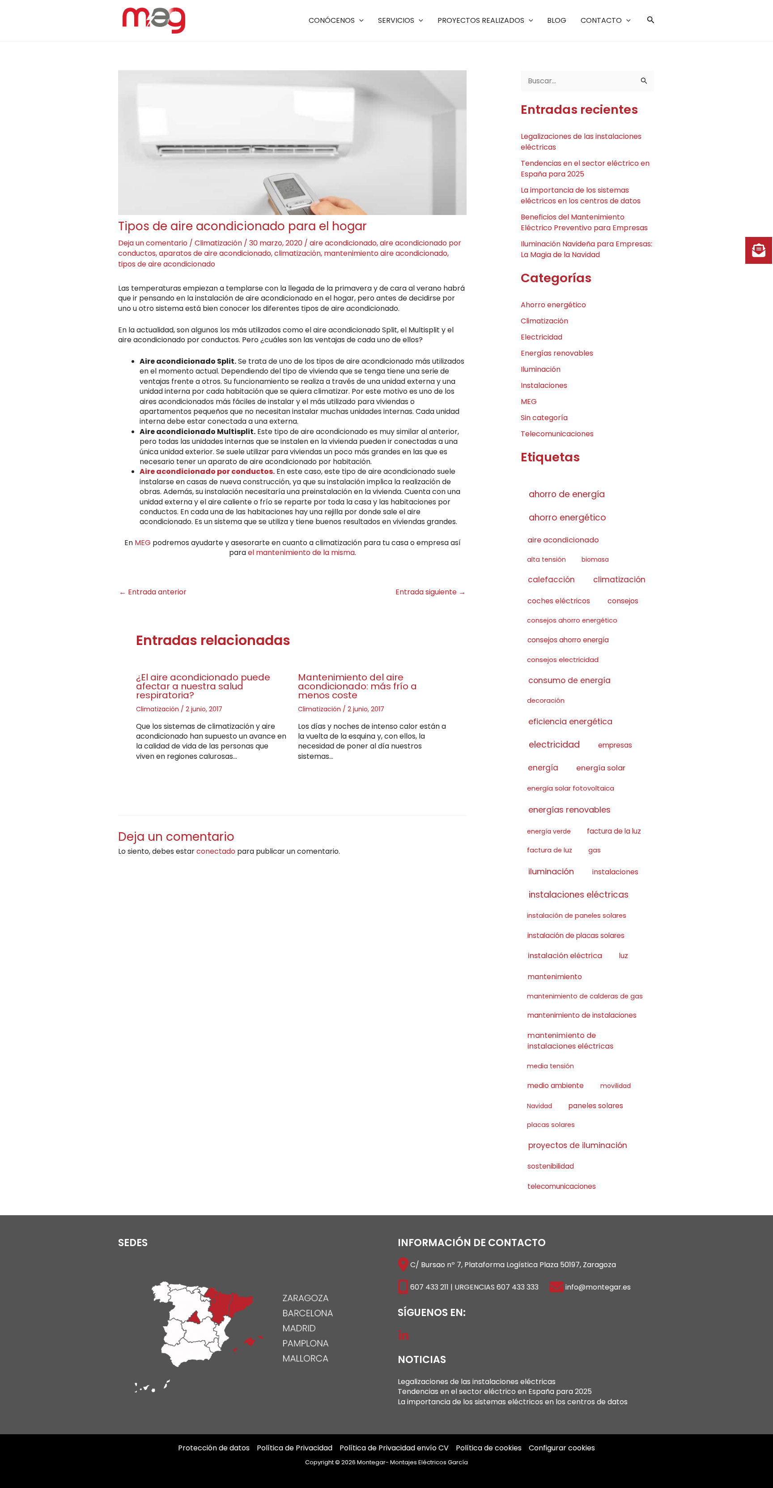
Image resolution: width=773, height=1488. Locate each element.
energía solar (600, 768)
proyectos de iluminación (577, 1145)
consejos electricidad (563, 659)
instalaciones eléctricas (579, 895)
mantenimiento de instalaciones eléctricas (570, 1040)
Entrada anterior (153, 592)
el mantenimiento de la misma (301, 552)
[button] (359, 20)
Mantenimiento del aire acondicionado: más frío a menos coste (357, 686)
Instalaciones (544, 385)
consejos (622, 601)
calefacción (551, 579)
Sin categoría (544, 418)
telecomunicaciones (561, 1186)
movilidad (615, 1085)
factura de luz (549, 850)
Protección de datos (214, 1448)
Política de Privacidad (294, 1448)
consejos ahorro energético (572, 620)
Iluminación (541, 369)
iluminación (551, 871)
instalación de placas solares (575, 935)
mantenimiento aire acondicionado (385, 253)
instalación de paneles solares (576, 915)
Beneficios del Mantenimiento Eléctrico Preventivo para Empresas (584, 222)
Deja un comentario (152, 243)
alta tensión (546, 559)
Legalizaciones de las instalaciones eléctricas (477, 1381)
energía (543, 767)
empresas (615, 745)
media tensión (550, 1066)
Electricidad (541, 337)
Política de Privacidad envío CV (394, 1448)
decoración (546, 700)
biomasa (595, 559)
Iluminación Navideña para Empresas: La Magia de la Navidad (586, 249)
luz (623, 955)
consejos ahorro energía (568, 640)
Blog (556, 20)
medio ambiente (555, 1085)
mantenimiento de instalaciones (582, 1015)
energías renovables (569, 809)
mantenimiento (554, 977)
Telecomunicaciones (557, 434)
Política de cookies (489, 1448)
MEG (143, 543)
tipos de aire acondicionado (166, 264)
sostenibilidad (550, 1166)
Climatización (218, 243)
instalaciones (615, 872)
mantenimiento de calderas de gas (585, 996)
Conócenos (332, 20)
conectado (215, 851)
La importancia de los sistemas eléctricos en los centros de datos (581, 195)
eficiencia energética (570, 721)
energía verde (549, 831)
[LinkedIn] (403, 1335)
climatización (297, 253)
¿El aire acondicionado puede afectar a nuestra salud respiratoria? (203, 686)
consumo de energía (569, 680)
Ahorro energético (553, 305)
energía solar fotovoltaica (570, 788)
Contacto (601, 20)
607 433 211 (429, 1287)
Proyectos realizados (480, 20)
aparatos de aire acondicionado (215, 253)
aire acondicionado (343, 243)
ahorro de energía (567, 494)
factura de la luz (614, 831)
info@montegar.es (598, 1287)
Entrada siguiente (430, 592)
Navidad (539, 1105)
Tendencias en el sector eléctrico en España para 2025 (495, 1391)
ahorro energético (567, 518)
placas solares (551, 1124)
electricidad (554, 745)
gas (594, 850)
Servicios (396, 20)
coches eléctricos (558, 601)
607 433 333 (518, 1287)
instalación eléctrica (565, 955)
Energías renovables (557, 353)
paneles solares (595, 1106)
